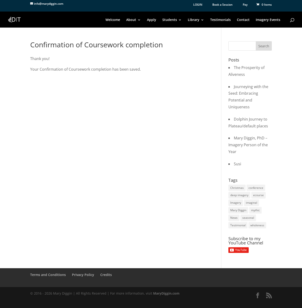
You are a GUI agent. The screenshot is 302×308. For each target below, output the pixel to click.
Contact (243, 20)
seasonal (248, 218)
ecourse (258, 195)
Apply (151, 20)
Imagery (235, 203)
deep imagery (239, 195)
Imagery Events (268, 20)
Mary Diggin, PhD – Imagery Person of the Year (248, 144)
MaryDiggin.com (166, 293)
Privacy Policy (83, 274)
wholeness (257, 225)
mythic (255, 210)
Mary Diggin (238, 210)
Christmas (237, 188)
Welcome (112, 20)
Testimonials (220, 20)
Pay (245, 5)
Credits (106, 274)
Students (169, 20)
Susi (237, 163)
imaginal (251, 203)
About (131, 20)
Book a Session (222, 5)
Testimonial (238, 225)
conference (255, 188)
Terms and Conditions (48, 274)
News (234, 218)
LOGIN (197, 5)
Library (193, 20)
